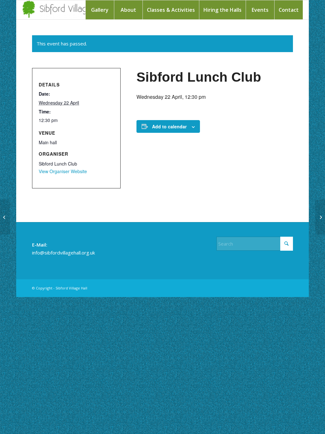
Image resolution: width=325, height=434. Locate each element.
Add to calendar (169, 126)
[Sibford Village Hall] (66, 9)
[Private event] (5, 217)
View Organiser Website (63, 171)
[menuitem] (99, 9)
